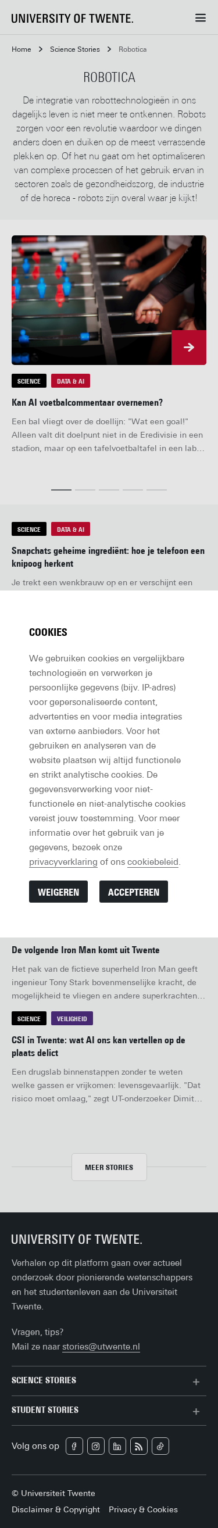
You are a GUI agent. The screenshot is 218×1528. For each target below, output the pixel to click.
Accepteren (133, 892)
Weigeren (58, 892)
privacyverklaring (63, 862)
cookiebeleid (152, 862)
